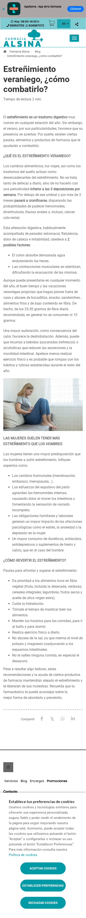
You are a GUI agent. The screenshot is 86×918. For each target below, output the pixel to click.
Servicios (11, 781)
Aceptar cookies (43, 868)
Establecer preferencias (43, 885)
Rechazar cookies (43, 903)
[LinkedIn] (73, 719)
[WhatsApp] (62, 719)
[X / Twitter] (52, 719)
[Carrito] (52, 23)
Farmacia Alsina (19, 51)
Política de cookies (23, 855)
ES (63, 23)
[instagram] (8, 767)
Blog (37, 51)
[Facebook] (42, 719)
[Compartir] (76, 24)
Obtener (75, 9)
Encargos (37, 781)
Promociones (57, 781)
